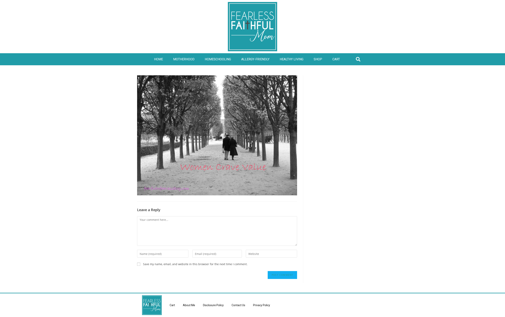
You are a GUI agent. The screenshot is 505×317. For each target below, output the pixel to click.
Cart (336, 59)
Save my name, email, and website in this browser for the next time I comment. (195, 264)
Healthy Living (291, 59)
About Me (189, 305)
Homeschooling (218, 59)
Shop (318, 59)
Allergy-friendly (255, 59)
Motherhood (184, 59)
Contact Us (238, 305)
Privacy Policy (261, 305)
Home (158, 59)
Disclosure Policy (213, 305)
